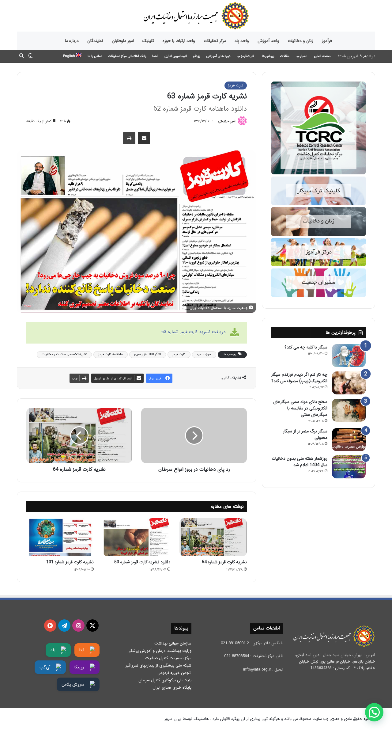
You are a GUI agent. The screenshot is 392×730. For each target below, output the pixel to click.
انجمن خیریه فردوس (174, 673)
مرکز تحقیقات (215, 40)
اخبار (303, 56)
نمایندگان (95, 40)
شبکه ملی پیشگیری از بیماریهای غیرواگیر (158, 665)
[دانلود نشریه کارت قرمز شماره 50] (136, 537)
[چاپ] (129, 138)
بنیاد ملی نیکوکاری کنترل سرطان (164, 680)
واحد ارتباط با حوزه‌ (179, 40)
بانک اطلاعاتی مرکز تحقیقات (127, 56)
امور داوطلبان (123, 40)
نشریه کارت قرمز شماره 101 (70, 562)
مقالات (284, 56)
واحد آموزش (268, 40)
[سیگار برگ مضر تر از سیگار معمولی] (349, 439)
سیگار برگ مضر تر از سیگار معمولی (305, 434)
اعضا (155, 56)
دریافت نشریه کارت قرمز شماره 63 (193, 332)
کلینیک (148, 40)
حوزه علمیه (204, 354)
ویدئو (196, 56)
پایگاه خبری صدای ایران (172, 687)
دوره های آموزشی (218, 56)
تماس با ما (95, 56)
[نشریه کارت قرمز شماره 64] (213, 537)
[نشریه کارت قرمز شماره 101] (60, 537)
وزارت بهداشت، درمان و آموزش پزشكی (159, 651)
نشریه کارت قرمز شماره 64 (224, 562)
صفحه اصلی (322, 56)
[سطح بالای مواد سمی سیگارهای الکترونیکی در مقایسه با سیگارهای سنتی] (349, 410)
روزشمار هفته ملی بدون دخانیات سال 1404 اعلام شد (299, 461)
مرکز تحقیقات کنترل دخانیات (168, 658)
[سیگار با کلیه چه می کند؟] (349, 355)
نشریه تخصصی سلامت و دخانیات (64, 354)
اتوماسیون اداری (175, 56)
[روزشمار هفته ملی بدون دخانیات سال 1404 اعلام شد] (349, 466)
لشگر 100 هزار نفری (147, 354)
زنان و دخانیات (300, 40)
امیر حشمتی (227, 121)
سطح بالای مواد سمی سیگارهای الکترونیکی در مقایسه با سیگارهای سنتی (300, 408)
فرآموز (327, 40)
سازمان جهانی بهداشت (172, 643)
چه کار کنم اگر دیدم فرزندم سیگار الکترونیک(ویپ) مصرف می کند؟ (299, 377)
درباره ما (72, 40)
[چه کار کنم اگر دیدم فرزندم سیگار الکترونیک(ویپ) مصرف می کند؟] (349, 382)
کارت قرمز (247, 56)
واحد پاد (242, 40)
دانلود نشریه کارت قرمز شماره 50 (142, 562)
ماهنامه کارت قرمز (110, 354)
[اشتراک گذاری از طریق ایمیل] (144, 138)
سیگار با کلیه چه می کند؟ (306, 347)
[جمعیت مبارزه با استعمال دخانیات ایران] (196, 16)
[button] (374, 712)
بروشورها (268, 56)
